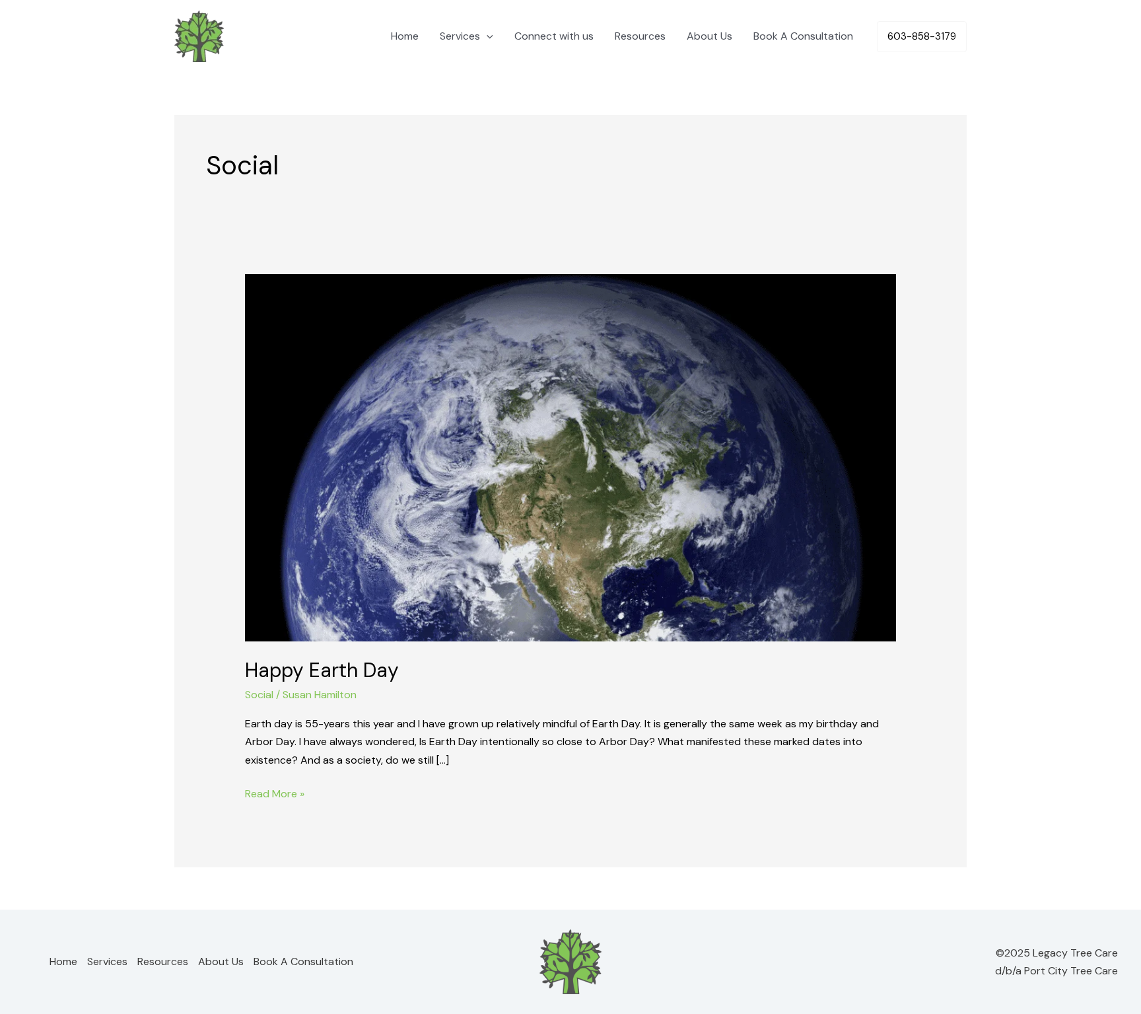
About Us (709, 36)
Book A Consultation (803, 36)
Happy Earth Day (322, 670)
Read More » (274, 793)
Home (405, 36)
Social (259, 695)
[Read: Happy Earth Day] (571, 457)
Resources (640, 36)
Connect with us (554, 36)
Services (460, 36)
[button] (486, 36)
